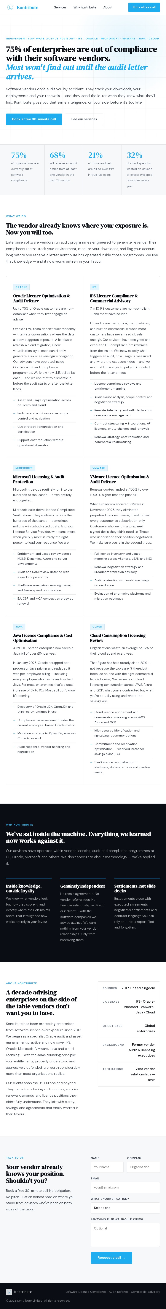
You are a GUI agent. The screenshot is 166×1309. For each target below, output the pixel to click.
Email (95, 1178)
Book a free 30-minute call (34, 119)
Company (134, 1158)
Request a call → (111, 1257)
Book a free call (144, 7)
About (108, 7)
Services (60, 7)
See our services (84, 119)
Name (95, 1158)
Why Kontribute (84, 7)
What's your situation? (110, 1199)
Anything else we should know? (117, 1219)
